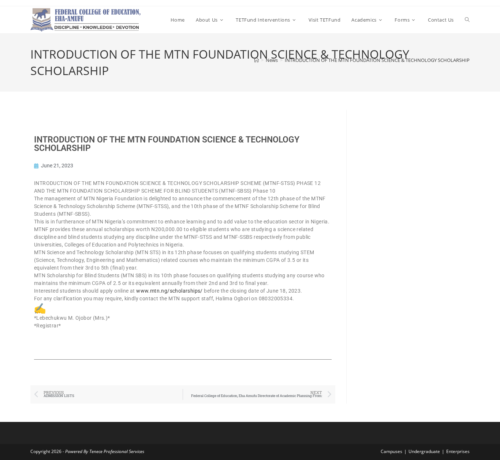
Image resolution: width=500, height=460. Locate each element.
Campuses (391, 451)
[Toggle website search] (467, 19)
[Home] (256, 60)
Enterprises (458, 451)
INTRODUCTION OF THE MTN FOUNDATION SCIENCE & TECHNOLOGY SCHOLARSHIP (377, 60)
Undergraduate (424, 451)
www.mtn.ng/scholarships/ (169, 291)
